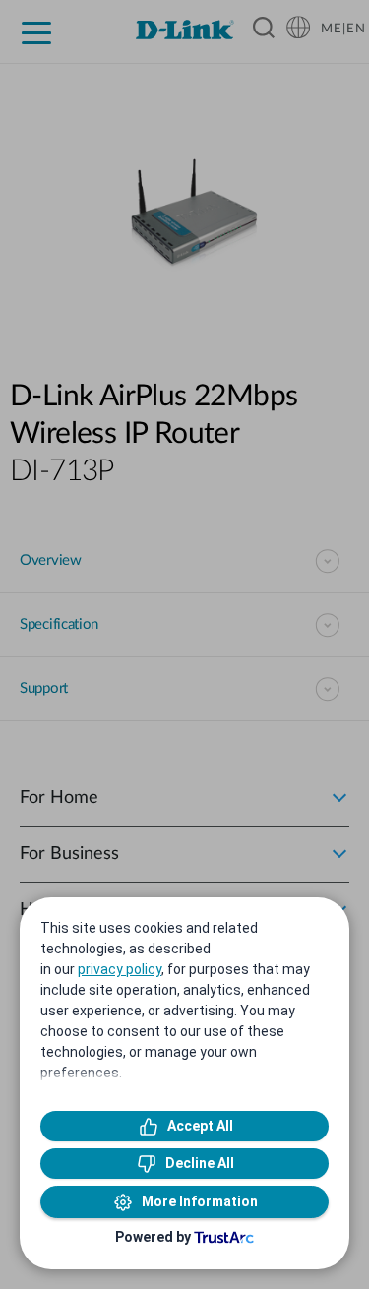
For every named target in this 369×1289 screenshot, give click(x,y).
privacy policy (119, 969)
